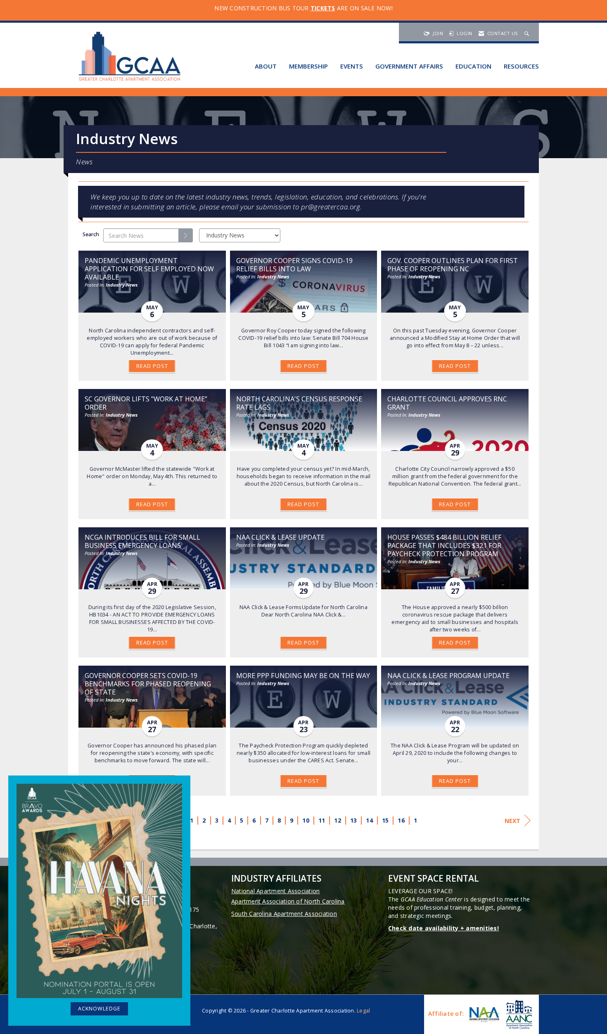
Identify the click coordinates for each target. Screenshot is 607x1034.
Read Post (152, 366)
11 (321, 820)
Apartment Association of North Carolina (288, 901)
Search (91, 234)
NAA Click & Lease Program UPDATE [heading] (448, 675)
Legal (363, 1010)
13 (353, 820)
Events (351, 66)
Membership (308, 66)
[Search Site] (527, 33)
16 (401, 820)
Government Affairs (409, 66)
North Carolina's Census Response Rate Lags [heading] (299, 403)
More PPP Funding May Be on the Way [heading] (303, 675)
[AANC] (518, 1014)
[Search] (186, 235)
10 (305, 820)
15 (385, 820)
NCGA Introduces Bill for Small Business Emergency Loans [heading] (142, 541)
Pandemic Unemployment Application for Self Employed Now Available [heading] (149, 269)
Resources (521, 66)
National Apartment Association (275, 891)
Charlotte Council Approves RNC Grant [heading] (447, 403)
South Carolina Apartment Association (284, 914)
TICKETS (323, 8)
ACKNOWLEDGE (99, 1008)
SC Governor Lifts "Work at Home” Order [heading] (146, 403)
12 (337, 820)
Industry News (122, 285)
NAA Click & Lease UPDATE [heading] (280, 537)
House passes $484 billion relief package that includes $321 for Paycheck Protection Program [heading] (444, 545)
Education (473, 66)
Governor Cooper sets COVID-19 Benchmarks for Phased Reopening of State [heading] (148, 684)
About (266, 66)
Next (512, 821)
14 (369, 820)
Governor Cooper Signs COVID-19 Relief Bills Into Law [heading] (294, 264)
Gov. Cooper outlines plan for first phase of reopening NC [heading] (452, 264)
